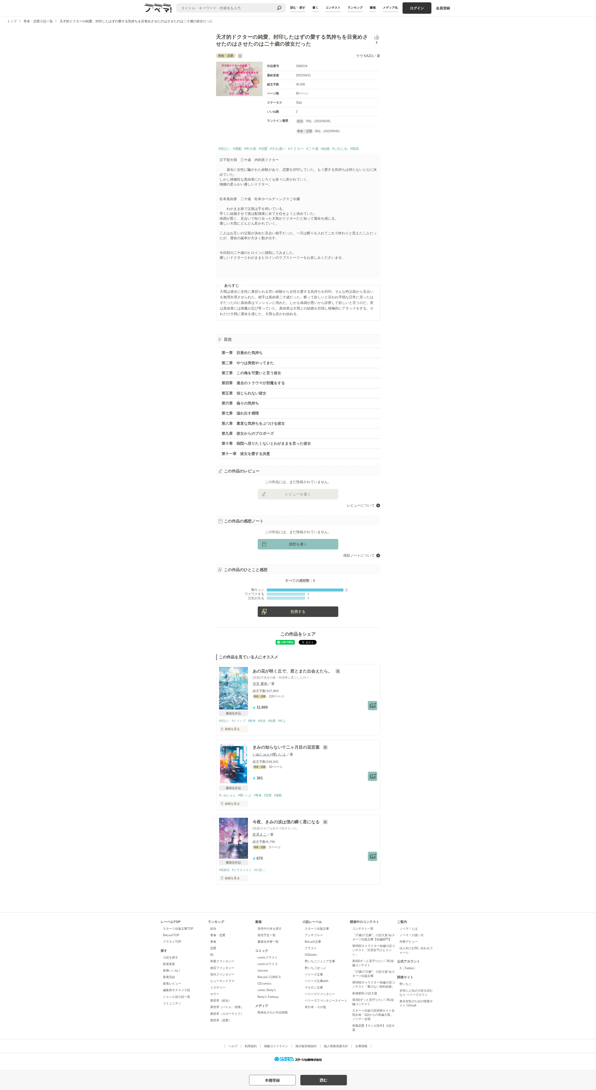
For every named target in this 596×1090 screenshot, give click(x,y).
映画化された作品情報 (272, 1012)
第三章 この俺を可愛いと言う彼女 (251, 373)
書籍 (373, 7)
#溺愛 (263, 149)
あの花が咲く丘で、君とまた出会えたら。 (293, 671)
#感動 (237, 149)
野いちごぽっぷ (315, 968)
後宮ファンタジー (222, 968)
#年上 (282, 721)
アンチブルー (314, 935)
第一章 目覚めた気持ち (242, 353)
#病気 (354, 149)
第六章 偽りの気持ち (240, 403)
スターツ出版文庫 (317, 928)
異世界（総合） (220, 1000)
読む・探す (297, 7)
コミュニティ (172, 1003)
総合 (213, 928)
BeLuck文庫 (313, 941)
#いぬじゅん (227, 795)
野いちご (406, 984)
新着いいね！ (172, 970)
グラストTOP (172, 941)
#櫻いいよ (245, 795)
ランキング (355, 7)
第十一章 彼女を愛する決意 (246, 454)
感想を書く (298, 544)
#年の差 (250, 149)
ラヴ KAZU (364, 56)
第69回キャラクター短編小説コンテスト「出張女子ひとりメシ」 (373, 950)
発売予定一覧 (266, 935)
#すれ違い (278, 149)
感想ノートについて (359, 555)
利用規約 (251, 1046)
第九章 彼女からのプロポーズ (248, 433)
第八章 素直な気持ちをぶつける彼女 (253, 423)
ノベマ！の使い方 (412, 935)
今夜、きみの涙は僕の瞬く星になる (287, 822)
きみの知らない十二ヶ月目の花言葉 (287, 747)
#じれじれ (340, 149)
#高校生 (224, 870)
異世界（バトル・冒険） (227, 1007)
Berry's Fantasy (268, 997)
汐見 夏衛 (260, 684)
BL (212, 954)
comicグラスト (267, 957)
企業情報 (361, 1046)
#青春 (258, 795)
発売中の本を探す (269, 928)
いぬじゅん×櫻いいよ (269, 754)
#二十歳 (312, 149)
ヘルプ (232, 1046)
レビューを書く (298, 494)
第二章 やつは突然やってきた (248, 363)
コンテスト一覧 (362, 928)
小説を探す (170, 957)
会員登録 (443, 8)
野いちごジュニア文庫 (320, 961)
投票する (298, 612)
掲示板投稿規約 (306, 1046)
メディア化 (390, 7)
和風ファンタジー (222, 961)
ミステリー (217, 987)
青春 (213, 941)
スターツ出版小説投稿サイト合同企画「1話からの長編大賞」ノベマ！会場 (373, 1015)
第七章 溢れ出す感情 (240, 413)
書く (315, 7)
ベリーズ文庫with (316, 981)
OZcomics (264, 983)
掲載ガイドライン (276, 1046)
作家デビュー (409, 941)
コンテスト (333, 7)
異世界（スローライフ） (227, 1014)
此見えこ (260, 834)
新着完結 (169, 977)
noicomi (262, 970)
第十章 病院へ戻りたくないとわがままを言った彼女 (266, 443)
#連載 (278, 795)
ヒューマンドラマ (222, 981)
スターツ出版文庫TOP (178, 928)
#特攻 (262, 721)
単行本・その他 (315, 1007)
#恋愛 (268, 795)
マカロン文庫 (314, 987)
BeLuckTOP (171, 935)
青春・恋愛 (217, 935)
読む (323, 1080)
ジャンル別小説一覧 (176, 997)
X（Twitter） (408, 968)
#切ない (224, 149)
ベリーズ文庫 (314, 974)
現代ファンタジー (222, 974)
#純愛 (272, 721)
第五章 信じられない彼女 (244, 393)
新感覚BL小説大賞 (364, 993)
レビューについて (361, 505)
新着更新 (169, 964)
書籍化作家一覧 (268, 941)
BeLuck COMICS (269, 977)
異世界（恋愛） (220, 1020)
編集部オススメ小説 (176, 990)
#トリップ (239, 721)
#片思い (259, 870)
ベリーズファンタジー (320, 994)
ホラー (214, 994)
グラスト (311, 948)
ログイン (417, 8)
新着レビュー (172, 983)
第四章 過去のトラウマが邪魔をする (253, 383)
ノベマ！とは (409, 928)
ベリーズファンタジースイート (326, 1000)
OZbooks (311, 954)
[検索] (279, 8)
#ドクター (296, 149)
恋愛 (213, 948)
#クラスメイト (242, 870)
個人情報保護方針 (336, 1046)
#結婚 (325, 149)
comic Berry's (266, 990)
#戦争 (252, 721)
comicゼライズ (267, 964)
